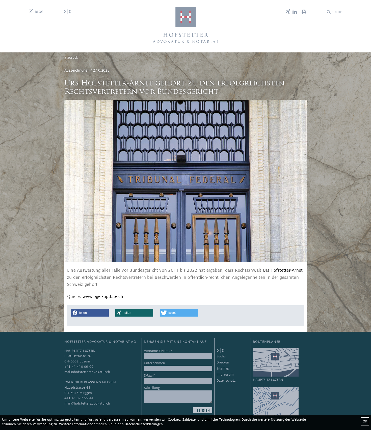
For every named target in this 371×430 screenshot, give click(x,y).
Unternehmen (154, 363)
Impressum (225, 374)
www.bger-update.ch (103, 296)
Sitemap (223, 368)
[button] (90, 313)
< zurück (71, 57)
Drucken (223, 362)
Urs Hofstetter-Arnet (283, 270)
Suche (337, 12)
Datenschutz (226, 380)
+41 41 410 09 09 (78, 366)
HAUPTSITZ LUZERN (268, 380)
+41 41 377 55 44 (78, 398)
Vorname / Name (158, 351)
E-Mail (149, 375)
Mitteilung (152, 388)
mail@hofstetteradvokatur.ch (87, 372)
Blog (39, 12)
